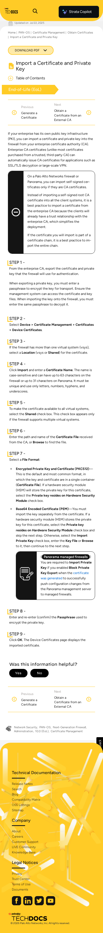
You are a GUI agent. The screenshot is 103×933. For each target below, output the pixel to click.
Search (17, 789)
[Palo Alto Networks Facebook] (17, 904)
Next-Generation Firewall (69, 727)
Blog (15, 794)
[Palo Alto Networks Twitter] (40, 904)
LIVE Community (24, 847)
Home (12, 32)
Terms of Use (21, 884)
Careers (17, 836)
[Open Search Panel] (35, 12)
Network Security (25, 727)
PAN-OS (24, 32)
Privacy (17, 874)
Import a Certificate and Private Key (34, 37)
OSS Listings (21, 805)
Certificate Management (49, 32)
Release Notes (22, 784)
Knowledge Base (24, 852)
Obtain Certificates (80, 32)
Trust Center (21, 879)
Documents (20, 889)
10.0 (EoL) (42, 731)
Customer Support (25, 842)
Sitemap (18, 810)
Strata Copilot (80, 11)
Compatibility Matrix (26, 799)
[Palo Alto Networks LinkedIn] (28, 904)
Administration (23, 731)
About (16, 831)
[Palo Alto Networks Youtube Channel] (50, 904)
